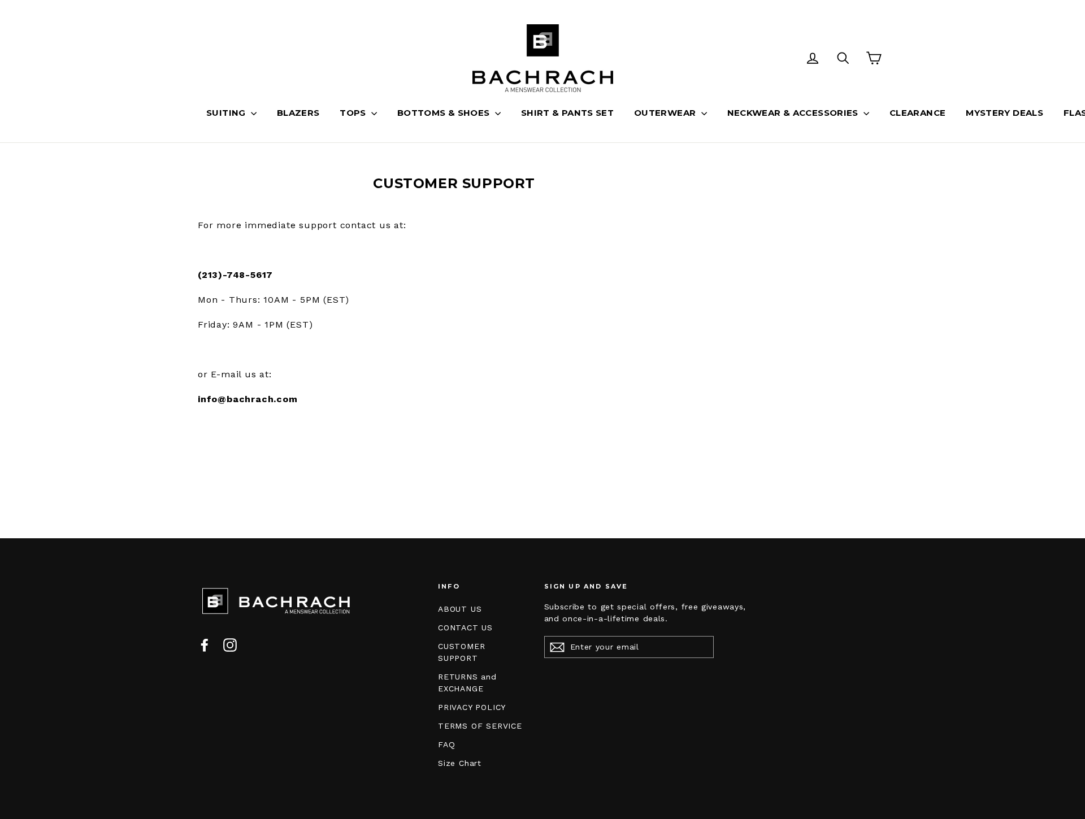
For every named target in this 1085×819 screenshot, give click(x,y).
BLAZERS (298, 112)
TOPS (354, 112)
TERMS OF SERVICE (480, 725)
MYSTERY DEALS (1004, 112)
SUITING (227, 112)
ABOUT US (459, 608)
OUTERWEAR (666, 112)
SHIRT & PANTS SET (567, 112)
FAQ (446, 744)
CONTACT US (465, 627)
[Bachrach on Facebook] (204, 645)
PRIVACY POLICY (472, 707)
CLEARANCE (917, 112)
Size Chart (459, 763)
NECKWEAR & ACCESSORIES (794, 112)
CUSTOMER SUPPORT (461, 652)
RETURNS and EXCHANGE (467, 682)
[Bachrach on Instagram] (230, 645)
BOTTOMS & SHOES (444, 112)
